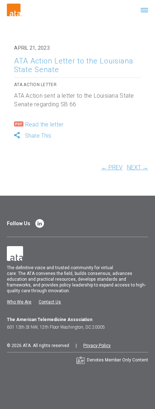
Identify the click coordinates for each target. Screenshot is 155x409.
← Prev (112, 167)
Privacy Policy (97, 345)
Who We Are (19, 301)
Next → (137, 167)
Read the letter (43, 124)
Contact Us (50, 301)
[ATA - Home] (14, 9)
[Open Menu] (144, 10)
